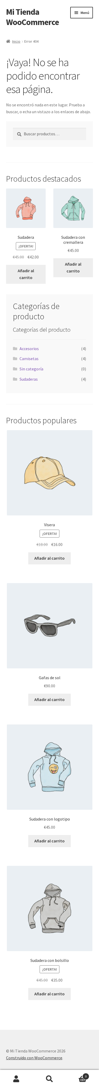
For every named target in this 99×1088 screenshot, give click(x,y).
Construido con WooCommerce (34, 1057)
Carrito (76, 1074)
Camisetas (29, 358)
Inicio (16, 41)
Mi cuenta (16, 1079)
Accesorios (29, 348)
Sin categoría (31, 368)
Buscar (49, 1079)
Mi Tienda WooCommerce (32, 17)
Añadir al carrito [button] (26, 274)
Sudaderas (29, 379)
